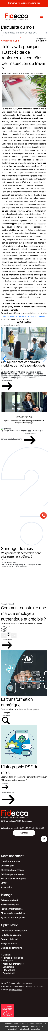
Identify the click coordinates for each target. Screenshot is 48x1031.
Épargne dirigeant (9, 939)
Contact (24, 832)
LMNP (4, 883)
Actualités (8, 960)
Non (8, 560)
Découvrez (5, 783)
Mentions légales (24, 983)
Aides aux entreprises (13, 964)
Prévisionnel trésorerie (12, 909)
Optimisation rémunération (14, 930)
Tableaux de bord (9, 900)
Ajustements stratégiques (13, 917)
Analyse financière (10, 904)
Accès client (9, 973)
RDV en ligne (9, 970)
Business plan (7, 865)
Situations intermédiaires (13, 913)
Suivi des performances (12, 874)
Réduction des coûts (11, 935)
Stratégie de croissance (12, 870)
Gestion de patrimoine (11, 948)
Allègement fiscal (9, 943)
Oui (3, 560)
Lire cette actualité (7, 380)
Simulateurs (8, 967)
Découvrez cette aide (29, 433)
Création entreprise (10, 861)
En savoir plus (34, 1029)
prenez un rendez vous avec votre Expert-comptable (23, 316)
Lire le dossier (6, 715)
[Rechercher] (46, 33)
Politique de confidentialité (12, 986)
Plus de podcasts (7, 639)
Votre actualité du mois (8, 792)
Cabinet (6, 954)
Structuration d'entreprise (13, 878)
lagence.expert (15, 989)
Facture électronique (13, 958)
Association (6, 887)
